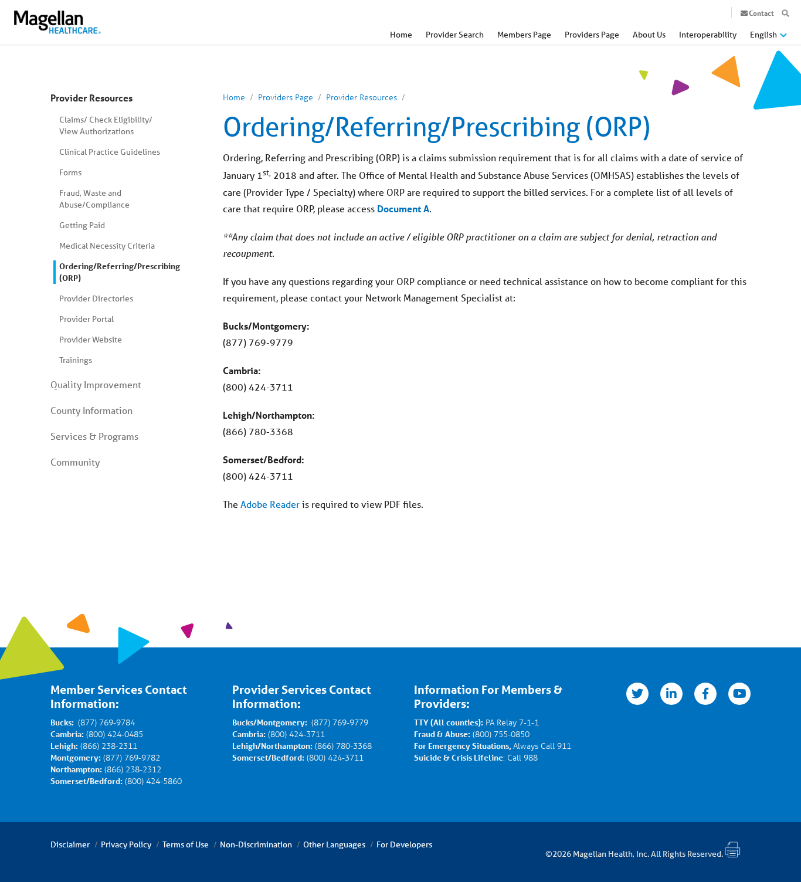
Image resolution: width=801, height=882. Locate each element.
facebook (705, 694)
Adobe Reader (270, 504)
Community (75, 462)
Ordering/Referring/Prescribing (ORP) (113, 271)
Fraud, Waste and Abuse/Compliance (94, 199)
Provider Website (90, 339)
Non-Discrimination (256, 844)
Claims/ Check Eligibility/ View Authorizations (105, 125)
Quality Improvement (95, 384)
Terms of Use (185, 844)
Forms (70, 172)
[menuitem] (401, 38)
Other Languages (334, 844)
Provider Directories (96, 298)
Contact (761, 13)
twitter (637, 694)
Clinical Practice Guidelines (109, 152)
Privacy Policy (126, 844)
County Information (91, 410)
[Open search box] (785, 13)
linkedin (671, 694)
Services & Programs (94, 436)
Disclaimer (70, 844)
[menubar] (588, 37)
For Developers (404, 844)
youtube (739, 694)
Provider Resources (91, 97)
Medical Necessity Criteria (107, 245)
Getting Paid (82, 225)
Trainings (75, 360)
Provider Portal (86, 319)
